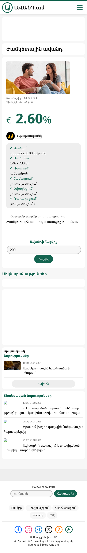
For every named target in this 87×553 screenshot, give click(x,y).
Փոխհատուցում (65, 508)
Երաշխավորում (39, 508)
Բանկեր (16, 508)
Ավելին (43, 384)
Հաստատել (65, 493)
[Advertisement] (43, 317)
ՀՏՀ (52, 515)
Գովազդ (38, 515)
